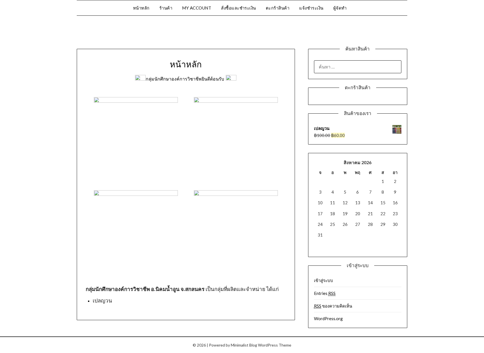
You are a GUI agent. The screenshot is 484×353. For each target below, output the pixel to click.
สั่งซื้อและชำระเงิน (238, 7)
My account (196, 7)
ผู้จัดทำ (340, 7)
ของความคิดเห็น (333, 305)
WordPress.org (328, 318)
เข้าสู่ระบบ (323, 280)
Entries (325, 293)
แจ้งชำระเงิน (311, 7)
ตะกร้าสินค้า (278, 7)
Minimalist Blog (244, 345)
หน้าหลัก (141, 7)
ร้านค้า (166, 7)
